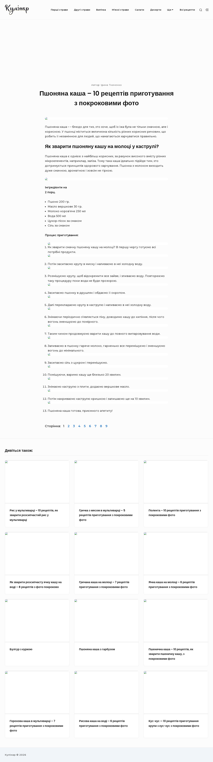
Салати (139, 9)
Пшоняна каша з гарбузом (97, 649)
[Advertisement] (106, 51)
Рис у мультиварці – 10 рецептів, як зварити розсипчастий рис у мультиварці (34, 515)
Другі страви (82, 9)
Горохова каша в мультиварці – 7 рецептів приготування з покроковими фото (36, 725)
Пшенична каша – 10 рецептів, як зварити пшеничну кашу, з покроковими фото (171, 654)
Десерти (155, 9)
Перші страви (59, 9)
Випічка (101, 9)
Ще (169, 9)
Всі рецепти (187, 9)
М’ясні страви (120, 9)
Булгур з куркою (21, 649)
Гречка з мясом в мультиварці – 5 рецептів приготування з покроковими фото (106, 515)
